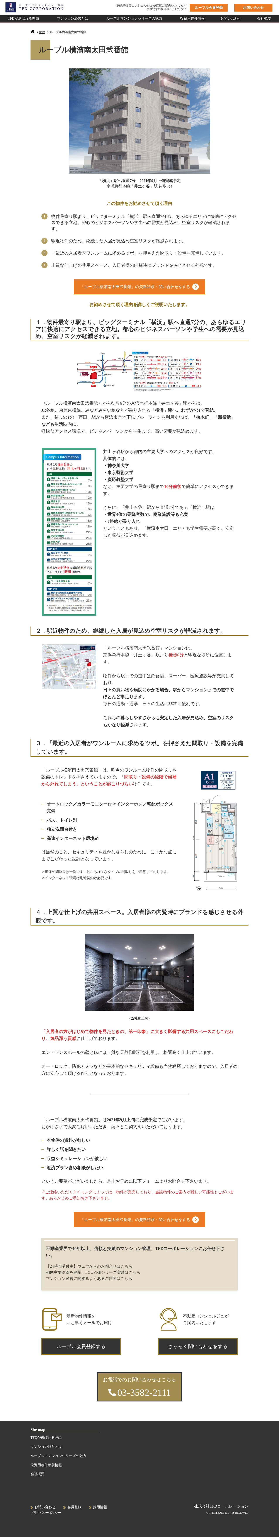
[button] (209, 8)
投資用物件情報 (192, 18)
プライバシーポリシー (46, 1512)
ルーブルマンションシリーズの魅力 (134, 18)
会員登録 (74, 1507)
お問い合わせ (230, 18)
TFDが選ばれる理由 (23, 18)
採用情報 (100, 1507)
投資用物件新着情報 (46, 1465)
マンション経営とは (72, 18)
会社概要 (264, 18)
